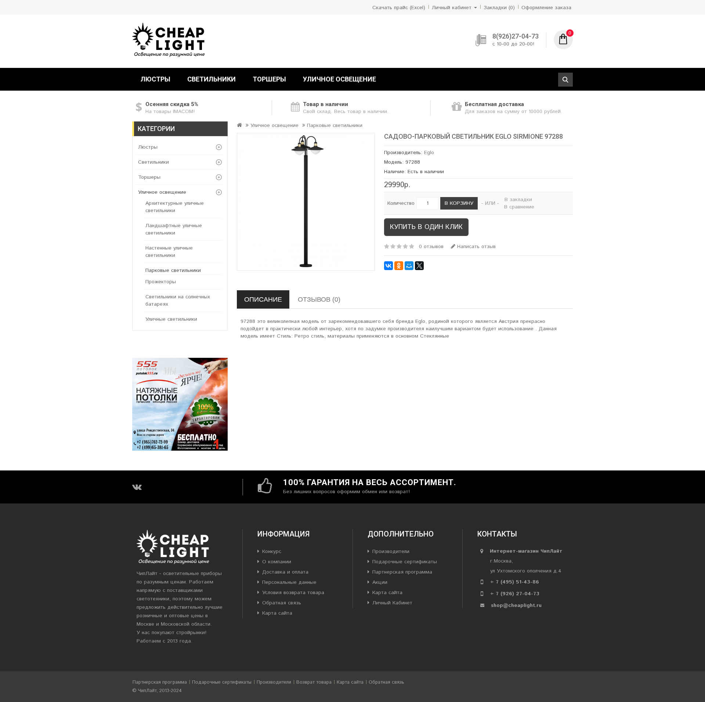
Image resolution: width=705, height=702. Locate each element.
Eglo (429, 152)
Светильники (211, 79)
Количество (401, 203)
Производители (390, 551)
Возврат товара (314, 682)
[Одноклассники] (398, 265)
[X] (419, 265)
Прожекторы (160, 281)
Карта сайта (277, 613)
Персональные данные (289, 582)
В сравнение (519, 207)
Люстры (155, 79)
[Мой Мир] (409, 265)
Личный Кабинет (392, 603)
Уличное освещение (339, 79)
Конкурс (271, 551)
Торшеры (269, 79)
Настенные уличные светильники (169, 251)
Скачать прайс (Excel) (398, 7)
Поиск (565, 80)
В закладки (518, 199)
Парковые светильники (173, 270)
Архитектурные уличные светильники (174, 207)
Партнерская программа (402, 572)
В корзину (459, 203)
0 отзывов (431, 246)
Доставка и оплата (285, 572)
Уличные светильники (171, 319)
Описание (263, 299)
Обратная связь (281, 603)
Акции (379, 582)
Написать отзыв (475, 246)
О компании (276, 561)
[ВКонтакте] (388, 265)
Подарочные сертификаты (404, 561)
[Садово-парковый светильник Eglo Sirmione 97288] (306, 202)
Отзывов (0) (319, 299)
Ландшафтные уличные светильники (173, 229)
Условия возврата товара (293, 592)
